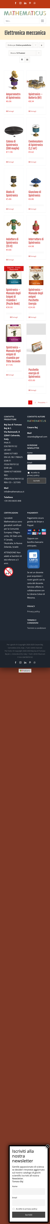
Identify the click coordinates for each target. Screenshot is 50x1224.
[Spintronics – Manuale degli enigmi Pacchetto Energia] (36, 276)
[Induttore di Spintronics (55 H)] (14, 225)
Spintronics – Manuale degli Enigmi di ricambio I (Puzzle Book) (13, 296)
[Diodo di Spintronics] (14, 178)
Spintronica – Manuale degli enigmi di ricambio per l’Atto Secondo (13, 354)
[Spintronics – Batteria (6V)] (36, 80)
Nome (30, 452)
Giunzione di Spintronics (35, 193)
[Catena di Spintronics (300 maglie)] (14, 127)
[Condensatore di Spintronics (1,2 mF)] (36, 127)
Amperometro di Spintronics (13, 96)
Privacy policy (33, 611)
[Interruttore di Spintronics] (36, 225)
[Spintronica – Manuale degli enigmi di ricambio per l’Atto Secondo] (14, 333)
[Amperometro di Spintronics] (14, 80)
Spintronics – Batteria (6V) (36, 96)
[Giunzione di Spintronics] (36, 178)
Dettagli (11, 111)
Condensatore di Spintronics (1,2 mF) (36, 145)
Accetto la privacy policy (33, 474)
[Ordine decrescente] (41, 45)
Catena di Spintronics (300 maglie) (12, 145)
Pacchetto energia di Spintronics (34, 373)
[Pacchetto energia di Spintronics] (36, 344)
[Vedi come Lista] (27, 59)
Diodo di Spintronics (12, 193)
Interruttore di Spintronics (36, 241)
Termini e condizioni (36, 628)
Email (29, 462)
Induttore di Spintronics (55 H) (12, 243)
